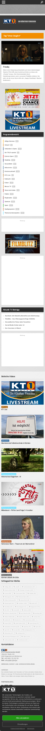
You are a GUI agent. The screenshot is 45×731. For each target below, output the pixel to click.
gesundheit (25, 600)
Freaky (6, 66)
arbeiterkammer (29, 586)
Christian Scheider (26, 590)
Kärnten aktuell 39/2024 (10, 577)
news (8, 623)
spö (7, 630)
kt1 (7, 610)
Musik (18, 620)
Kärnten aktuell (10, 613)
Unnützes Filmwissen (12, 636)
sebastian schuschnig (12, 626)
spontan (27, 626)
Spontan (9, 201)
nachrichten (30, 620)
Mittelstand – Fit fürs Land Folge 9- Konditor (17, 510)
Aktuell (8, 145)
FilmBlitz (9, 160)
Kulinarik (9, 179)
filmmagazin (9, 596)
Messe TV (9, 186)
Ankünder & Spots (13, 149)
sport (38, 626)
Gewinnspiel (9, 603)
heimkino (23, 603)
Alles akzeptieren (22, 718)
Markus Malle (10, 616)
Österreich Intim (12, 190)
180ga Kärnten (11, 141)
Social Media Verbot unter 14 (14, 325)
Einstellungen (23, 724)
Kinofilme (8, 606)
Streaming (9, 633)
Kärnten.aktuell (12, 171)
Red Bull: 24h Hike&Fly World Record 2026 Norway (22, 316)
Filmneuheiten (23, 596)
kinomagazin (21, 606)
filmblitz (32, 593)
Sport (8, 205)
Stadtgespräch (11, 209)
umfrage (21, 633)
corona (8, 593)
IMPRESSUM (4, 664)
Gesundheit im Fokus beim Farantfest (17, 322)
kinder (34, 603)
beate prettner (10, 590)
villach (26, 636)
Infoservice (10, 167)
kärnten (27, 610)
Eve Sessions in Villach (13, 328)
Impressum (30, 728)
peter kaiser (20, 623)
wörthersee (23, 639)
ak (17, 586)
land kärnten (25, 613)
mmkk (7, 620)
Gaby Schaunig (10, 600)
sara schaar (34, 623)
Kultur (9, 183)
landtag (38, 613)
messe (37, 616)
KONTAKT (12, 664)
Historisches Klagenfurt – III (11, 476)
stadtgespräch (29, 630)
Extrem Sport (11, 156)
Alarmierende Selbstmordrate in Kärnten (15, 443)
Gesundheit (10, 164)
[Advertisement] (22, 226)
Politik (9, 194)
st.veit (17, 630)
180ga (8, 586)
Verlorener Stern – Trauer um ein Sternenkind (17, 544)
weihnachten (9, 639)
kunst (16, 610)
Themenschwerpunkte (14, 213)
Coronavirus (20, 593)
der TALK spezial (11, 152)
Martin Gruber (24, 616)
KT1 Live (9, 175)
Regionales (10, 198)
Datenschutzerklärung (18, 728)
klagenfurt (35, 606)
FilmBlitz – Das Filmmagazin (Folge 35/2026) (20, 319)
